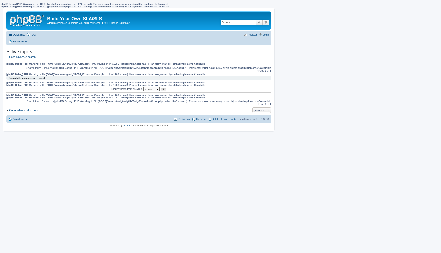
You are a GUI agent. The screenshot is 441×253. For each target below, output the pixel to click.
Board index (20, 119)
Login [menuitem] (266, 34)
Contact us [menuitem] (184, 119)
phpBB (126, 125)
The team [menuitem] (201, 119)
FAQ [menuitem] (33, 34)
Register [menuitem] (252, 34)
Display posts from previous (127, 88)
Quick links (19, 34)
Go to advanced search (22, 57)
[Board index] (27, 20)
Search (259, 22)
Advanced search (266, 22)
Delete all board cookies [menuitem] (225, 119)
